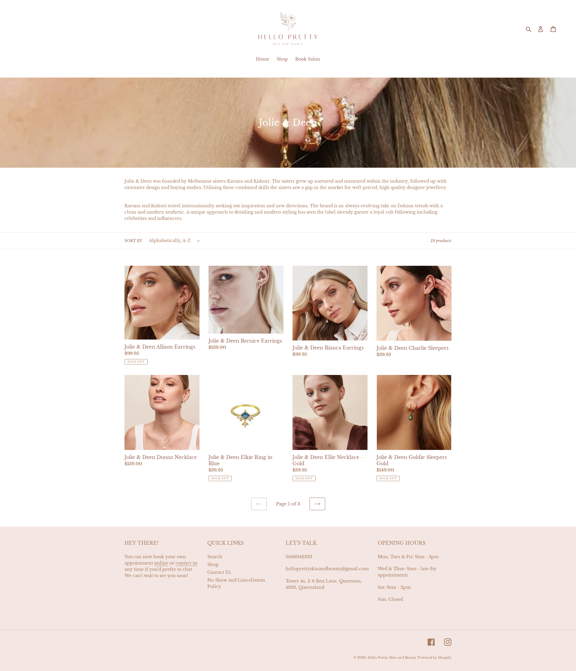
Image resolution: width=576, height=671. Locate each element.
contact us (186, 563)
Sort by (133, 240)
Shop (213, 564)
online (161, 563)
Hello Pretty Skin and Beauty (392, 657)
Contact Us (219, 572)
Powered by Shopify (435, 657)
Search (214, 556)
